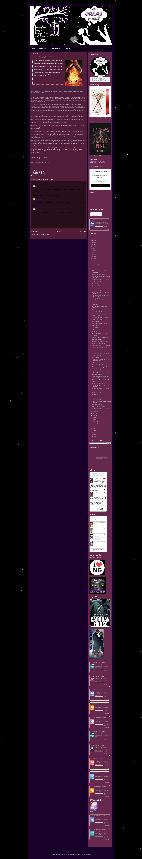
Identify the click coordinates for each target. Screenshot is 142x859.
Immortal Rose (96, 529)
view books (107, 229)
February (95, 423)
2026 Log (67, 48)
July (94, 413)
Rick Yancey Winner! (97, 286)
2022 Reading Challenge (99, 703)
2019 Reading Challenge (99, 745)
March (94, 421)
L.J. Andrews (97, 524)
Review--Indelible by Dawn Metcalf (100, 364)
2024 (92, 240)
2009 (92, 436)
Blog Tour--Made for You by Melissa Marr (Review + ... (100, 314)
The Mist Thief (96, 523)
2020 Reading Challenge (99, 731)
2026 (92, 236)
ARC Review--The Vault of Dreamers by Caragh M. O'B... (100, 372)
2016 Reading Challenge (99, 786)
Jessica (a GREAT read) (100, 222)
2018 (92, 252)
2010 (92, 434)
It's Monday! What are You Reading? (100, 279)
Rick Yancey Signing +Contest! (99, 323)
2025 (92, 238)
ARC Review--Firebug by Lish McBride (101, 345)
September (95, 269)
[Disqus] (58, 204)
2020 (92, 248)
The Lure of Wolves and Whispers (96, 536)
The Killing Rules (96, 479)
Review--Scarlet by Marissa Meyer (100, 341)
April (94, 419)
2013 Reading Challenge (99, 829)
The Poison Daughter (96, 542)
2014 (92, 261)
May (94, 417)
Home (33, 48)
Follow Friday (95, 288)
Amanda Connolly (98, 538)
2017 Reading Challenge (99, 772)
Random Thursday (96, 290)
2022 (92, 244)
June (94, 415)
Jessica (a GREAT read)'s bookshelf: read (98, 475)
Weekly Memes (55, 48)
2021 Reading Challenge (99, 717)
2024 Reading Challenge (99, 676)
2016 (92, 256)
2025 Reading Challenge (99, 662)
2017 (92, 254)
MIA (93, 390)
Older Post (82, 231)
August (94, 411)
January (95, 426)
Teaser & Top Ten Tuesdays (99, 274)
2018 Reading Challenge (99, 759)
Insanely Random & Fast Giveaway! (100, 337)
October (95, 267)
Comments (94, 215)
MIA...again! (95, 327)
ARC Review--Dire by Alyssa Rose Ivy (101, 367)
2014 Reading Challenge (99, 815)
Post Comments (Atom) (43, 234)
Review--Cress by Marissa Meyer (100, 311)
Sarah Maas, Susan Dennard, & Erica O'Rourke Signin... (101, 360)
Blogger (89, 854)
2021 (92, 246)
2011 (92, 432)
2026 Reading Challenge (99, 220)
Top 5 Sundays (95, 283)
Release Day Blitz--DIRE (98, 351)
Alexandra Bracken (98, 531)
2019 (92, 250)
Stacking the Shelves (97, 281)
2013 (92, 428)
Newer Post (34, 231)
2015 (92, 259)
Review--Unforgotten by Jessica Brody (101, 301)
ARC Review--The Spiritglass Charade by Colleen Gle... (101, 277)
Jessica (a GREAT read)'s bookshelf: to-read (98, 519)
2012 (92, 430)
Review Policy (43, 48)
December (95, 262)
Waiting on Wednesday (97, 299)
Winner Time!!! (95, 325)
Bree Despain (97, 480)
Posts (93, 212)
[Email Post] (52, 179)
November (95, 265)
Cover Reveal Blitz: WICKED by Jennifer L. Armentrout (99, 348)
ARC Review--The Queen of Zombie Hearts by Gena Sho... (100, 296)
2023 (92, 242)
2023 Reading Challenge (99, 690)
